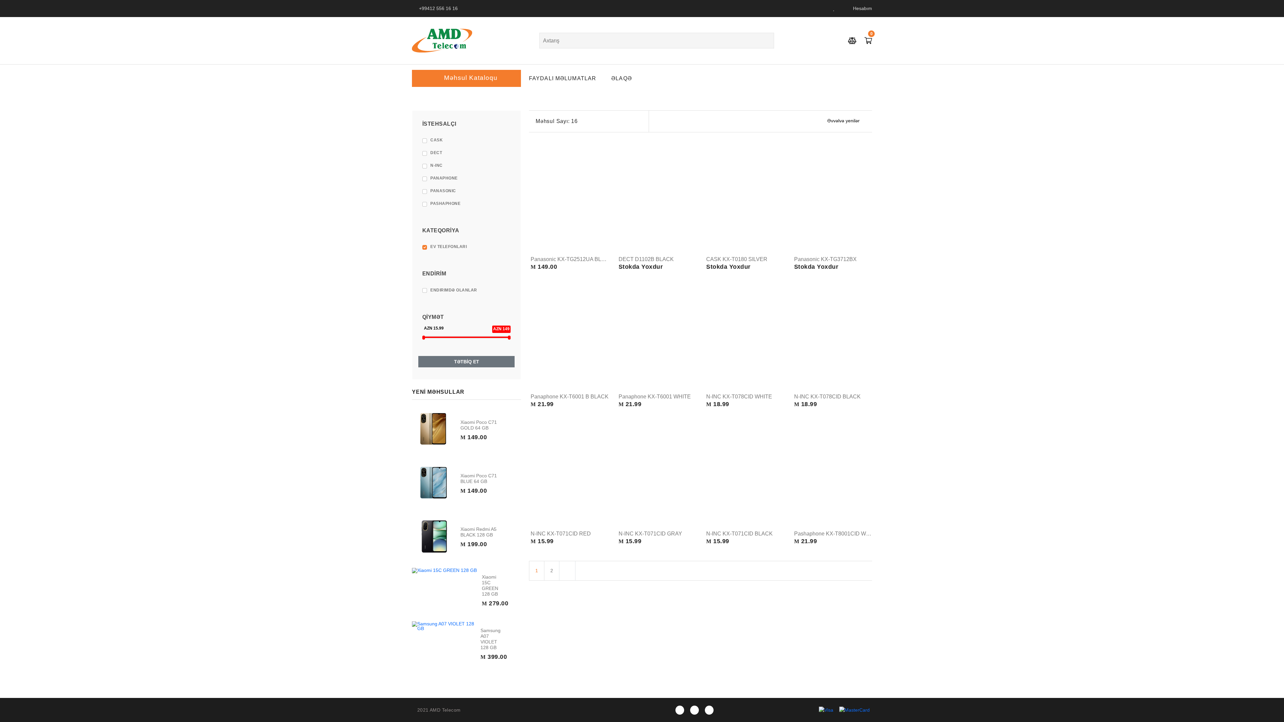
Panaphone (444, 178)
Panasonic (443, 191)
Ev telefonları (448, 246)
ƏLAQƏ (621, 78)
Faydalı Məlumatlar (562, 78)
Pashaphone (445, 203)
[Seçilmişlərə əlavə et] (603, 232)
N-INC (436, 165)
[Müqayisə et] (603, 244)
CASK (436, 140)
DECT (436, 152)
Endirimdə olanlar (453, 290)
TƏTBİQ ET (466, 361)
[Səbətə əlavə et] (603, 219)
